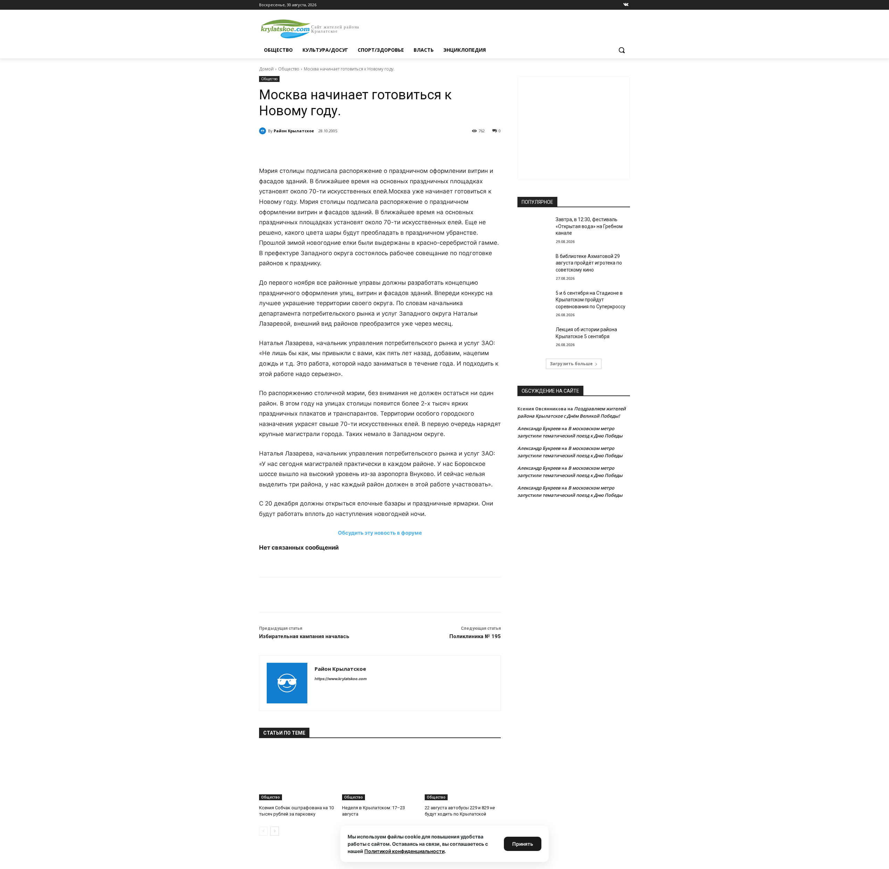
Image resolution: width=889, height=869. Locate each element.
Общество (288, 69)
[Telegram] (339, 149)
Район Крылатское (294, 130)
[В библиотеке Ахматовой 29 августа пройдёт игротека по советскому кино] (534, 265)
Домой (266, 69)
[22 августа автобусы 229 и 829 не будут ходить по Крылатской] (463, 773)
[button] (621, 50)
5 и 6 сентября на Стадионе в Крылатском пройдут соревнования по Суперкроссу (590, 299)
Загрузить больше (571, 364)
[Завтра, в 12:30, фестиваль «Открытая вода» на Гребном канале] (534, 228)
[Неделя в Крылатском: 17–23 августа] (380, 773)
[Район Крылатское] (263, 130)
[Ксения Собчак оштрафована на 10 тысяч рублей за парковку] (297, 773)
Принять (522, 844)
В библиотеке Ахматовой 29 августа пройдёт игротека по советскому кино (589, 263)
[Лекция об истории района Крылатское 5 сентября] (534, 338)
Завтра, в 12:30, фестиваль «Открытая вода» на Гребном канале (589, 226)
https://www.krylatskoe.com (341, 678)
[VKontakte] (626, 5)
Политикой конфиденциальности (404, 851)
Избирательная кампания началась (304, 636)
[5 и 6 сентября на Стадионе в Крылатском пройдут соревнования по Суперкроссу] (534, 302)
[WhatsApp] (355, 149)
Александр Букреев (538, 428)
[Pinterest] (371, 149)
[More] (387, 149)
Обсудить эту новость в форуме (380, 532)
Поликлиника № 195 (475, 636)
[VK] (323, 149)
